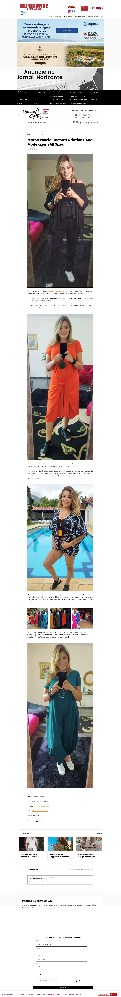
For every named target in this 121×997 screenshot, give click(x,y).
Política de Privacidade (75, 994)
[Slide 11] (64, 123)
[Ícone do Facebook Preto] (73, 981)
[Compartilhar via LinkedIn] (37, 821)
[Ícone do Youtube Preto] (79, 981)
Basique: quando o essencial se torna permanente (29, 855)
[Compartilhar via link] (41, 821)
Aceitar (113, 994)
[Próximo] (101, 30)
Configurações (103, 994)
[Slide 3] (53, 123)
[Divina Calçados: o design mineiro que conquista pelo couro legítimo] (89, 844)
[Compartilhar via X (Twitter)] (32, 821)
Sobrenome (40, 955)
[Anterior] (20, 30)
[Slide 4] (55, 123)
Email (38, 940)
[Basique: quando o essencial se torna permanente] (31, 844)
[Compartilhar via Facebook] (28, 821)
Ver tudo (99, 833)
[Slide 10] (62, 123)
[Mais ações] (92, 135)
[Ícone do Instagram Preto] (76, 981)
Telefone (39, 963)
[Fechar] (119, 994)
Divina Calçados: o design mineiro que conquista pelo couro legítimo (87, 855)
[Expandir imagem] (37, 618)
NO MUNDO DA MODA (34, 815)
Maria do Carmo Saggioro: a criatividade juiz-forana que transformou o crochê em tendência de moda (60, 855)
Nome (38, 948)
